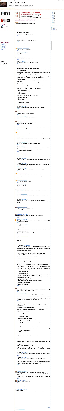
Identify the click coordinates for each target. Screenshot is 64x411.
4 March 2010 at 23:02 (25, 224)
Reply (18, 35)
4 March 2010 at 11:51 (24, 106)
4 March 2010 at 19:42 (25, 214)
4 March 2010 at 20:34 (23, 219)
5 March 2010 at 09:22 (24, 371)
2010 (53, 14)
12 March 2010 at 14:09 (23, 389)
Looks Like (2, 49)
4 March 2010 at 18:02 (24, 184)
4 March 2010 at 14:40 (23, 137)
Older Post (48, 407)
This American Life (3, 44)
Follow (53, 27)
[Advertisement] (5, 36)
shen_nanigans (19, 214)
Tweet (55, 27)
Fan (52, 28)
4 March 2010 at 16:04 (24, 163)
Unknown (18, 180)
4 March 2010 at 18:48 (24, 194)
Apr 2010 (53, 20)
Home (32, 407)
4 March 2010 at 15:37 (24, 158)
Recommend (53, 29)
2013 (53, 12)
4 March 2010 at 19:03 (24, 199)
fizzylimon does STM (3, 47)
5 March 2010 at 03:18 (24, 352)
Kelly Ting (18, 389)
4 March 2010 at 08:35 (26, 48)
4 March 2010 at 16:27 (24, 168)
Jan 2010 (53, 22)
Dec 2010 (53, 15)
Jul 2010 (53, 18)
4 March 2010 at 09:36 (24, 52)
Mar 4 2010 (16, 22)
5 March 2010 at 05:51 (24, 366)
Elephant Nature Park (3, 45)
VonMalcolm (19, 371)
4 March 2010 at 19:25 (24, 207)
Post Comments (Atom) (22, 409)
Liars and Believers (3, 43)
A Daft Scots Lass (19, 48)
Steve (18, 380)
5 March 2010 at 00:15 (26, 245)
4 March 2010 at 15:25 (22, 146)
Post (54, 28)
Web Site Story (2, 48)
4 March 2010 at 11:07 (22, 61)
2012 (53, 13)
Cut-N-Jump (19, 207)
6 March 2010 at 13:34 (22, 380)
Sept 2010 (53, 17)
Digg (52, 30)
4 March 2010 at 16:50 (23, 180)
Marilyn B (18, 219)
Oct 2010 (53, 16)
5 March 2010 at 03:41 (24, 357)
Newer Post (16, 407)
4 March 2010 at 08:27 (24, 43)
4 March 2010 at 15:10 (24, 142)
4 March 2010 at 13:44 (24, 116)
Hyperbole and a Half (3, 46)
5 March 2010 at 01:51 (24, 293)
